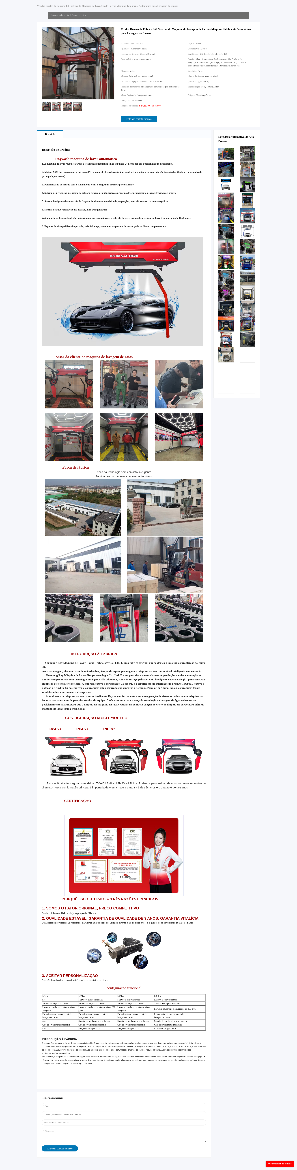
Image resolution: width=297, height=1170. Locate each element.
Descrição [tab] (50, 134)
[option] (46, 106)
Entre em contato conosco (139, 119)
